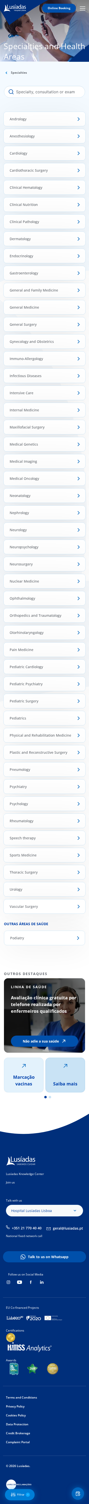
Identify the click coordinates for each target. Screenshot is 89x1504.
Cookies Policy (16, 1415)
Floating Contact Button (78, 1494)
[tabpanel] (44, 1035)
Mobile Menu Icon (83, 8)
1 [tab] (45, 1097)
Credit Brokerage (18, 1433)
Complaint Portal (18, 1442)
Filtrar (22, 1494)
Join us (10, 1182)
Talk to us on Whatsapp (48, 1256)
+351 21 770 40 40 (27, 1228)
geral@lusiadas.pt (68, 1228)
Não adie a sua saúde (41, 1041)
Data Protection (17, 1424)
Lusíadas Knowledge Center (25, 1174)
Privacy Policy (15, 1406)
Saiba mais (65, 1084)
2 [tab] (50, 1097)
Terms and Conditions (21, 1397)
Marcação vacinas (24, 1080)
